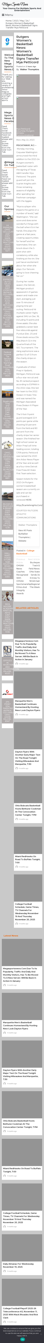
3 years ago (31, 66)
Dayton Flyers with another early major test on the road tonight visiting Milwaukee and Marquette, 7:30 (27, 758)
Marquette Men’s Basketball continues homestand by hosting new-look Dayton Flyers (20, 1025)
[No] (41, 1334)
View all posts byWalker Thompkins (25, 534)
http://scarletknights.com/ (29, 505)
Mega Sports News (15, 4)
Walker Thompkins (29, 69)
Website (22, 541)
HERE (29, 500)
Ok (23, 1339)
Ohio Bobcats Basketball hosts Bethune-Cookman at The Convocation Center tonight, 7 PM (20, 1124)
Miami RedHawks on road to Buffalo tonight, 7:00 (27, 859)
